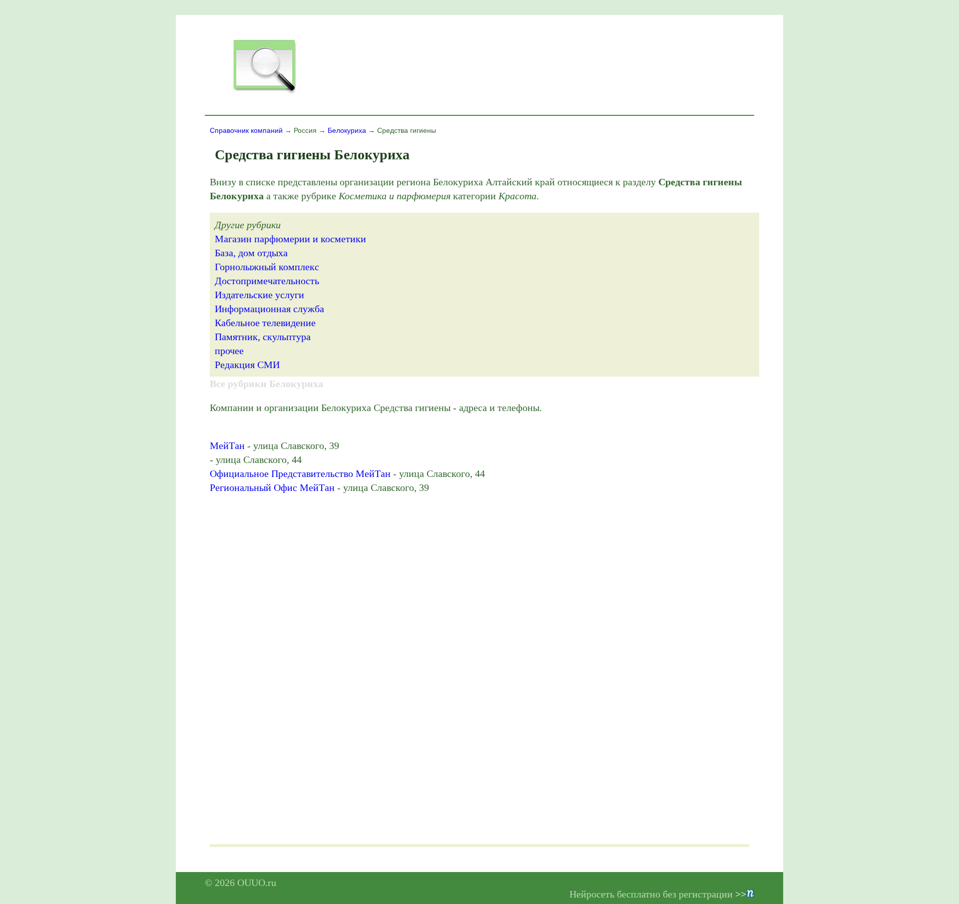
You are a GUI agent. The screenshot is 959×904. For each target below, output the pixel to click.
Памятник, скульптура (263, 336)
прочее (229, 350)
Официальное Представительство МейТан (300, 473)
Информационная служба (269, 308)
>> (740, 894)
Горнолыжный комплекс (267, 266)
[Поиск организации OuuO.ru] (264, 92)
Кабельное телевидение (265, 322)
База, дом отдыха (251, 252)
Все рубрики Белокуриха (266, 383)
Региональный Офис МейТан (272, 487)
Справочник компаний (246, 130)
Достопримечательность (267, 280)
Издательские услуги (259, 294)
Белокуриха (347, 130)
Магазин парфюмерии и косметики (290, 238)
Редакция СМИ (247, 364)
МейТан (227, 445)
